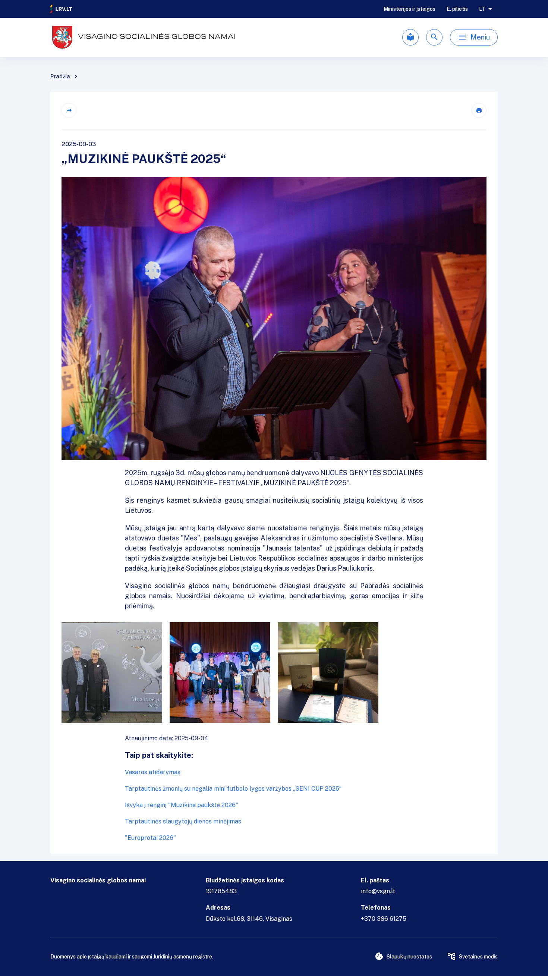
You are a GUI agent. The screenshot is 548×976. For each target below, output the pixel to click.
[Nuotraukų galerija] (274, 672)
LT (482, 9)
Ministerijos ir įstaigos (409, 9)
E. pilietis (457, 9)
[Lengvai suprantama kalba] (410, 37)
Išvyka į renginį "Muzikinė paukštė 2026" (181, 805)
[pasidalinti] (69, 110)
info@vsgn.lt (378, 891)
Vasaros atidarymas (152, 772)
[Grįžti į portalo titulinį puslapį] (61, 9)
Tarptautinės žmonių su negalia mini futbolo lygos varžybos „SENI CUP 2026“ (233, 788)
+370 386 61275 (383, 918)
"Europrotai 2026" (150, 837)
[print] (479, 110)
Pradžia (60, 76)
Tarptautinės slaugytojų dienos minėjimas (183, 821)
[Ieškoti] (434, 37)
